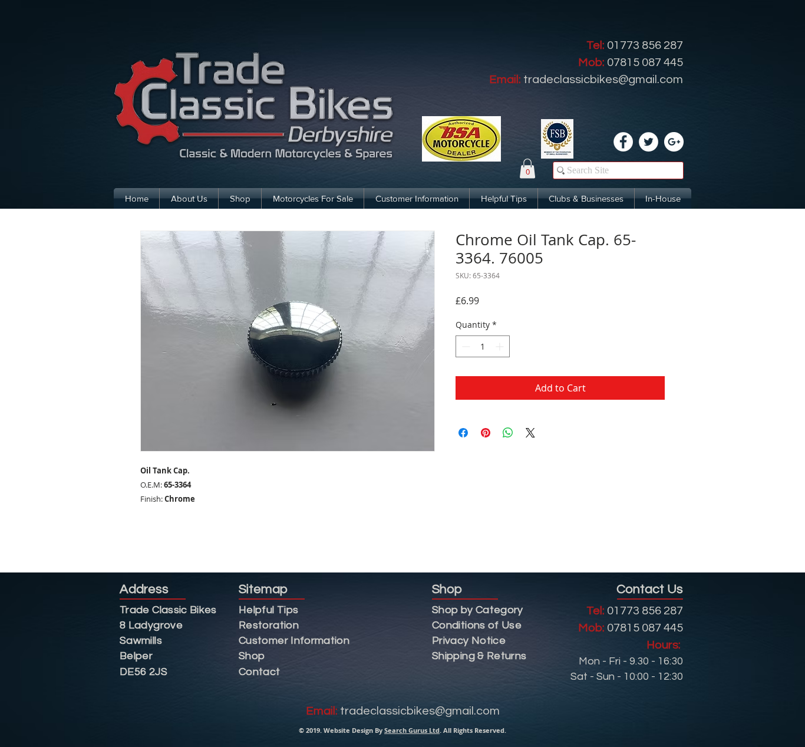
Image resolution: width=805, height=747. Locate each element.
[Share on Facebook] (463, 433)
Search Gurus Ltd (412, 730)
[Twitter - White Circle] (648, 142)
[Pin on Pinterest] (486, 433)
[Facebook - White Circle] (623, 142)
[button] (527, 168)
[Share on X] (530, 433)
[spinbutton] (482, 346)
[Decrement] (464, 346)
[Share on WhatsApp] (508, 433)
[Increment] (500, 346)
